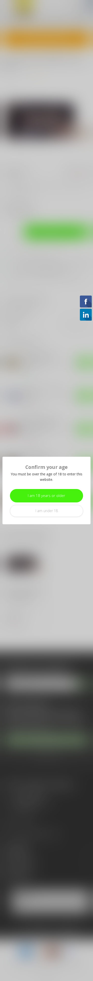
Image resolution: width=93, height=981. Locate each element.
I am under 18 (46, 510)
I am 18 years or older (46, 495)
